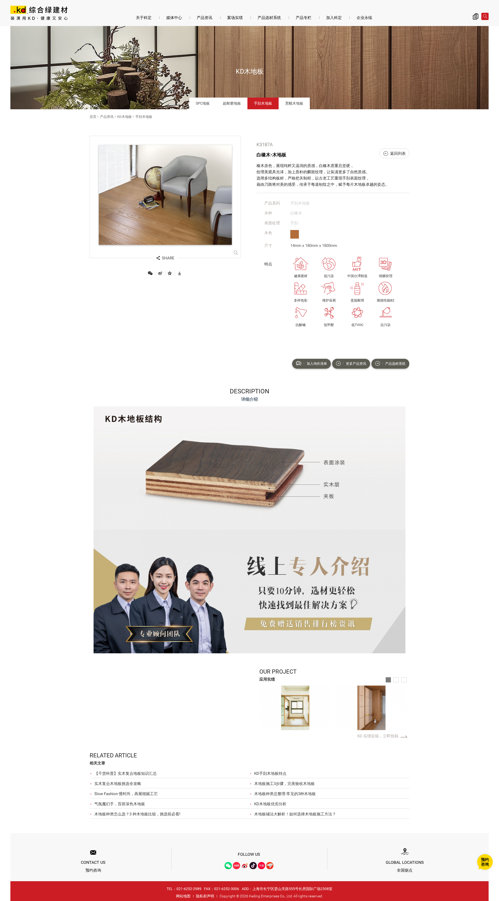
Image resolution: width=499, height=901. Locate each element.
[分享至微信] (150, 273)
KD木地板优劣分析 (270, 804)
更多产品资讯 (356, 364)
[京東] (269, 865)
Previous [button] (264, 708)
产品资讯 (204, 17)
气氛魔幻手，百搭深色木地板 (119, 804)
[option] (295, 708)
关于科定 (144, 17)
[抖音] (253, 865)
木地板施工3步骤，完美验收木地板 (284, 783)
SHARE (168, 258)
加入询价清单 (317, 364)
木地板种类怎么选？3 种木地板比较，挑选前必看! (137, 814)
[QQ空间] (170, 273)
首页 (93, 117)
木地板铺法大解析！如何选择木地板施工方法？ (295, 814)
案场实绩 (235, 17)
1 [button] (388, 679)
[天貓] (261, 865)
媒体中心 (174, 17)
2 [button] (396, 679)
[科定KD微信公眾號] (228, 865)
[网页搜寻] (485, 16)
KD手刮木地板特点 (270, 773)
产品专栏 (303, 17)
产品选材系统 (269, 17)
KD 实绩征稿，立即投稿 (377, 736)
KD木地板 (124, 117)
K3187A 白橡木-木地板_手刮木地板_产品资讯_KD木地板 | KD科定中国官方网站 (39, 13)
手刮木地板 (263, 103)
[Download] (179, 273)
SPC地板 (203, 103)
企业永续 (364, 17)
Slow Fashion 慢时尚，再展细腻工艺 (126, 793)
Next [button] (402, 708)
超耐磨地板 (232, 103)
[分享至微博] (160, 273)
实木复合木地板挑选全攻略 (117, 783)
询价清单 (475, 16)
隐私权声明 (205, 896)
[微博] (244, 865)
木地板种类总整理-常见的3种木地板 (285, 793)
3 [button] (403, 679)
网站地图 (183, 896)
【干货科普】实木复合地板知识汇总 (125, 773)
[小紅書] (236, 865)
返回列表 (398, 153)
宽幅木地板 (294, 103)
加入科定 (334, 17)
